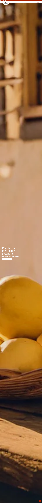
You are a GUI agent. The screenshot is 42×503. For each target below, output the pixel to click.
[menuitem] (0, 0)
